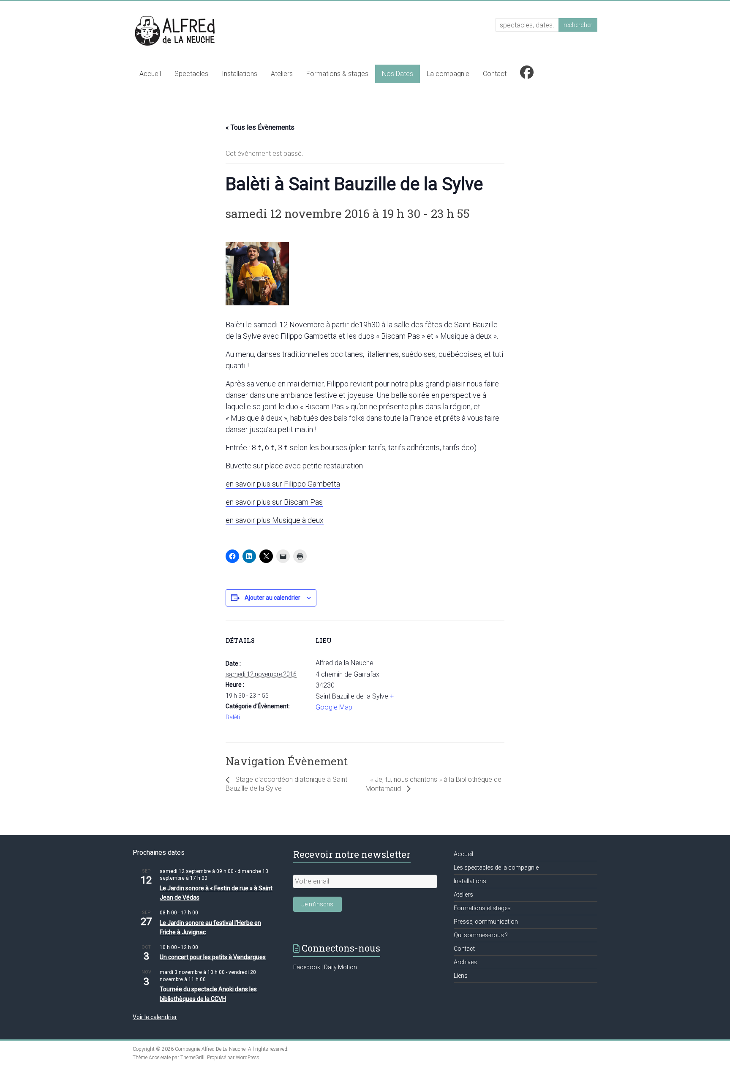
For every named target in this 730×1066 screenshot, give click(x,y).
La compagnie (448, 74)
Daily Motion (340, 967)
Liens (461, 975)
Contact (495, 74)
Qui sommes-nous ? (481, 935)
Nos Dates (397, 74)
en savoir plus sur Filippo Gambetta (283, 483)
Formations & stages (337, 74)
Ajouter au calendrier (272, 597)
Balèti (233, 717)
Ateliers (282, 74)
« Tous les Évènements (260, 127)
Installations (239, 74)
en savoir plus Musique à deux (275, 520)
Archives (465, 962)
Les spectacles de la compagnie (496, 867)
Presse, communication (486, 921)
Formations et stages (482, 908)
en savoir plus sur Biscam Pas (274, 502)
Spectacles (191, 74)
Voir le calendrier (155, 1017)
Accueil (150, 74)
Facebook (306, 967)
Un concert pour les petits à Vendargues (213, 957)
